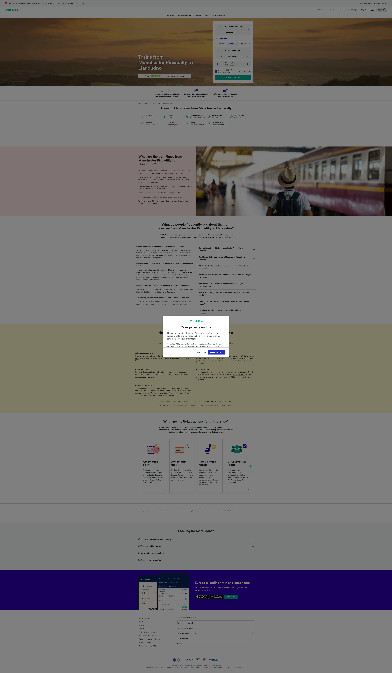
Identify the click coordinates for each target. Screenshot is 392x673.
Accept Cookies (216, 352)
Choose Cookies (199, 352)
